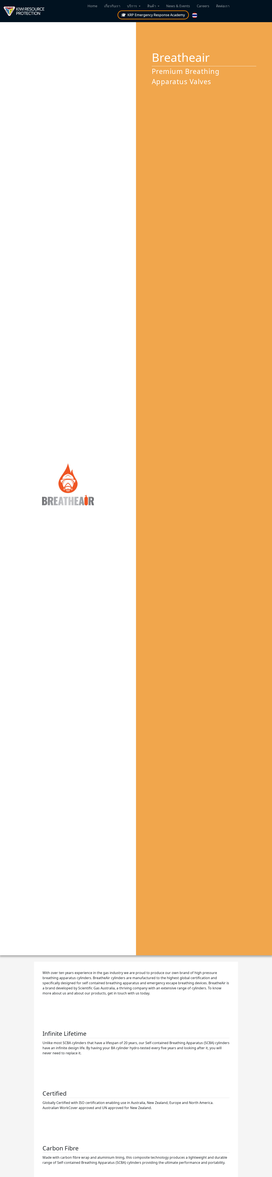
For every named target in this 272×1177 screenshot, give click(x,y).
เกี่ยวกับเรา (112, 6)
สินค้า (151, 6)
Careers (203, 6)
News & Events (178, 6)
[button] (195, 15)
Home (92, 6)
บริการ (132, 6)
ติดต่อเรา (223, 6)
